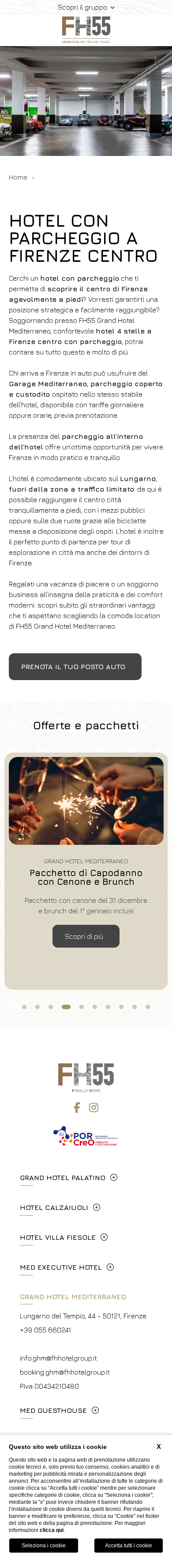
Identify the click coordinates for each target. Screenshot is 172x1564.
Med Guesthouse (53, 1410)
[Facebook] (77, 1107)
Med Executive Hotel (61, 1267)
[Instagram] (93, 1107)
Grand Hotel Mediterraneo (73, 1296)
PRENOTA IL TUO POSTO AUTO (73, 666)
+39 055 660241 (45, 1330)
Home (18, 177)
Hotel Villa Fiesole (58, 1237)
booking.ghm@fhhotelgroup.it (65, 1372)
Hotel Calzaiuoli (54, 1207)
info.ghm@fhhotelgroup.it (58, 1358)
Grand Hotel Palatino (62, 1177)
